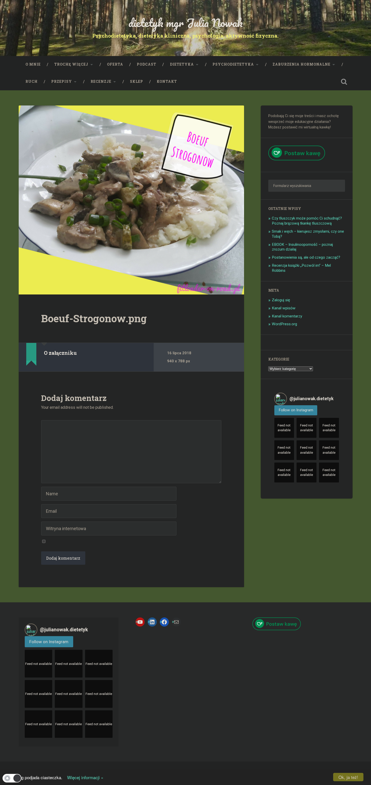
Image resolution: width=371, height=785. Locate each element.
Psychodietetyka (233, 64)
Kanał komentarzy (287, 316)
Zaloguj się (281, 300)
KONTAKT (167, 81)
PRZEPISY (61, 81)
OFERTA (115, 64)
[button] (12, 778)
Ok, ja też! (348, 777)
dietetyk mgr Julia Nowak (185, 23)
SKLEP (136, 81)
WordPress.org (284, 324)
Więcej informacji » (83, 777)
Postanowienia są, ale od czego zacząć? (306, 257)
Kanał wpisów (284, 308)
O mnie (33, 64)
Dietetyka (182, 64)
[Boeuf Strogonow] (131, 199)
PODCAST (146, 64)
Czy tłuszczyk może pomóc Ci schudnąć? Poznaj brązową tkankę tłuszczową (307, 221)
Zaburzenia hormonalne (301, 64)
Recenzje (101, 81)
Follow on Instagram (296, 410)
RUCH (31, 81)
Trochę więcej (71, 64)
